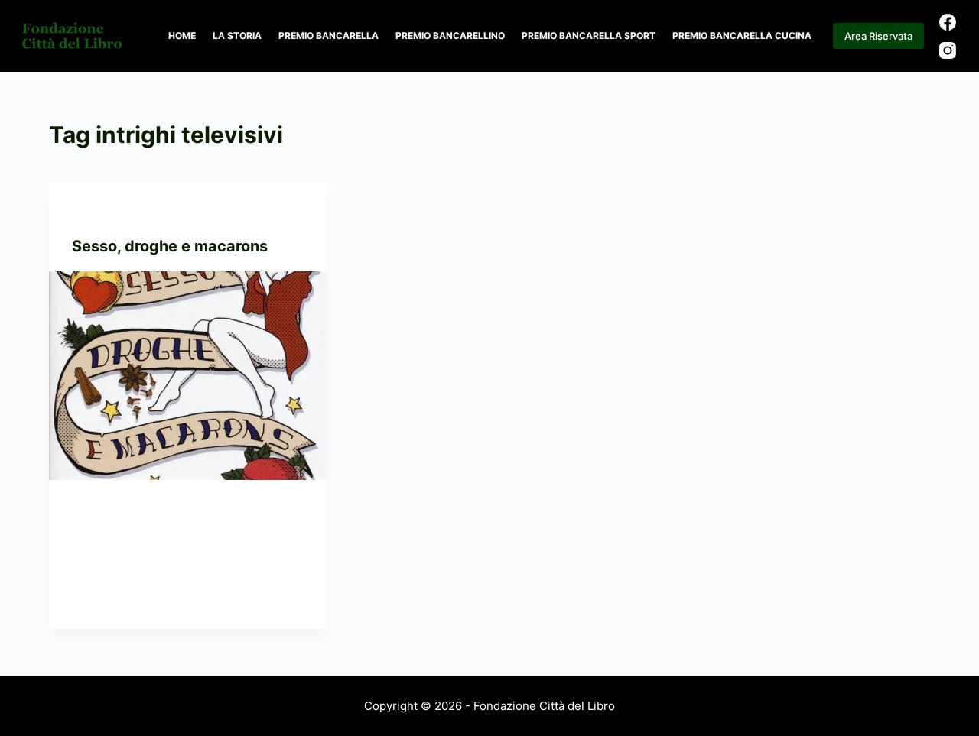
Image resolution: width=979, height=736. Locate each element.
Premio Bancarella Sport (588, 35)
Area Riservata (878, 36)
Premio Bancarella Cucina (741, 35)
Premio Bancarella (328, 35)
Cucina (90, 213)
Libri (125, 213)
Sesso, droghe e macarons (170, 246)
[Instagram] (947, 50)
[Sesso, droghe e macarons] (188, 375)
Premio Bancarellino (450, 35)
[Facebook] (947, 22)
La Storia (237, 35)
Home (182, 35)
